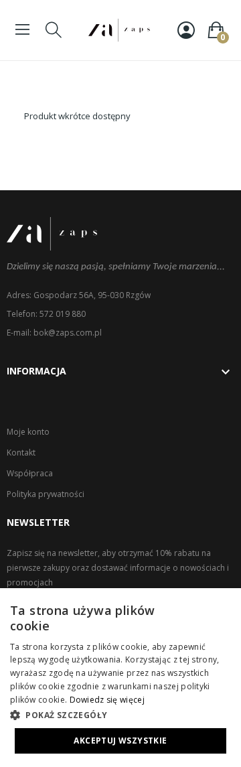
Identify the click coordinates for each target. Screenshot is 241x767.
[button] (120, 715)
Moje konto (28, 431)
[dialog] (120, 677)
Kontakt (21, 452)
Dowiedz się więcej (107, 699)
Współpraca (30, 473)
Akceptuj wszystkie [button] (120, 740)
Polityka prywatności (45, 494)
